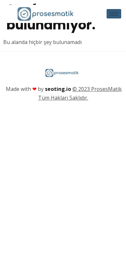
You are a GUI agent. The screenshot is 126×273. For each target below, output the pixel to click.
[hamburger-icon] (114, 13)
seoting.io (58, 89)
